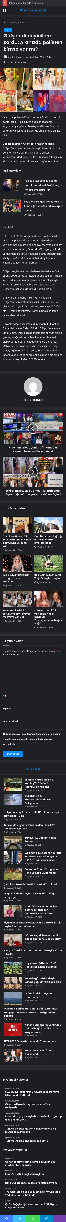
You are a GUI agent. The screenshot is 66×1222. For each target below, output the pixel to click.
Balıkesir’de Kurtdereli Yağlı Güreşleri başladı (48, 576)
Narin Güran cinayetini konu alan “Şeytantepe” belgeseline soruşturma (42, 910)
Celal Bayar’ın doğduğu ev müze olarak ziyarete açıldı (48, 540)
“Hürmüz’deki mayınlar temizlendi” (39, 995)
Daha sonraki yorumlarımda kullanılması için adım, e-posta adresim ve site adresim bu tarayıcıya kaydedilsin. (32, 739)
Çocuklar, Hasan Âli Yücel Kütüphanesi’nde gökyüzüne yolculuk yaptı (17, 541)
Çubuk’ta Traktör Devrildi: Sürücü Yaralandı (30, 884)
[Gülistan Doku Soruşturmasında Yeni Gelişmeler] (13, 799)
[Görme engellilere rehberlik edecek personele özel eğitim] (13, 940)
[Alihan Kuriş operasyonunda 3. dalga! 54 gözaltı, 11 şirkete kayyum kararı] (13, 1029)
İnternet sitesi (10, 721)
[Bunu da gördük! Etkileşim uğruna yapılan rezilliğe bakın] (13, 983)
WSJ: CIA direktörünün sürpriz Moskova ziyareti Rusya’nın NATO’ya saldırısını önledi (43, 856)
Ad (5, 695)
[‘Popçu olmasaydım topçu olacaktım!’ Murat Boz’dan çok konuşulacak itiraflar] (12, 185)
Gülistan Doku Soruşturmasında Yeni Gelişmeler (38, 799)
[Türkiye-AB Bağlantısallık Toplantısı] (13, 842)
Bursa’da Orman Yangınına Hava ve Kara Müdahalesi (41, 871)
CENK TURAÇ (14, 57)
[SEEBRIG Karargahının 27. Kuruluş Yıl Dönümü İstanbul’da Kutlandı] (13, 784)
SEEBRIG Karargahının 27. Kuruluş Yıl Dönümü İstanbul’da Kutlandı (40, 783)
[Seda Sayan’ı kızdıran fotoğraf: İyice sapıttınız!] (17, 563)
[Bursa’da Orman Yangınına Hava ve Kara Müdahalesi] (13, 874)
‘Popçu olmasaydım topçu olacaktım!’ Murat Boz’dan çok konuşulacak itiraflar (43, 185)
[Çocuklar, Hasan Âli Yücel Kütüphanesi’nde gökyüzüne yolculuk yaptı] (17, 525)
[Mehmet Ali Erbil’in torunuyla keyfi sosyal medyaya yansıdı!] (17, 599)
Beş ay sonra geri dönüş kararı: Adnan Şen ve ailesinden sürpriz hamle (43, 206)
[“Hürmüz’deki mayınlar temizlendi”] (13, 998)
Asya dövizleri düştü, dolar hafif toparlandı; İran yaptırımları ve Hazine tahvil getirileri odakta (31, 1012)
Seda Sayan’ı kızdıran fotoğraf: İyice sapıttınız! (16, 578)
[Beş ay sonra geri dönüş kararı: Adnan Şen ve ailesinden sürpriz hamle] (12, 205)
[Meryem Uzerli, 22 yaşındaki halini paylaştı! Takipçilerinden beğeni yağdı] (48, 599)
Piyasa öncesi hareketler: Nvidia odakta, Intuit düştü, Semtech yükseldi (32, 924)
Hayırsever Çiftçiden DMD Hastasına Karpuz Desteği (41, 965)
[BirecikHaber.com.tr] (33, 10)
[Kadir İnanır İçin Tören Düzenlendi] (13, 1055)
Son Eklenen (33, 768)
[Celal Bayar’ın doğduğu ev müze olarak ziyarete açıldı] (48, 525)
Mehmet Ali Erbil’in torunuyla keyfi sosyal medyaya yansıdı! (16, 614)
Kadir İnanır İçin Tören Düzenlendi (38, 1052)
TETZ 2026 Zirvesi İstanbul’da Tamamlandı (30, 1041)
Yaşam (21, 22)
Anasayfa (11, 22)
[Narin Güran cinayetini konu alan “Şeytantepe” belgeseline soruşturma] (13, 911)
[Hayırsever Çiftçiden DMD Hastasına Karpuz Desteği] (13, 968)
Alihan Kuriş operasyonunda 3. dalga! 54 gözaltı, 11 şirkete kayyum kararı (43, 1028)
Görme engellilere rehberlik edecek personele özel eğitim (43, 937)
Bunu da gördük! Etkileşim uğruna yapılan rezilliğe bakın (43, 980)
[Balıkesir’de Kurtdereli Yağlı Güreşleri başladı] (48, 563)
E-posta (8, 708)
